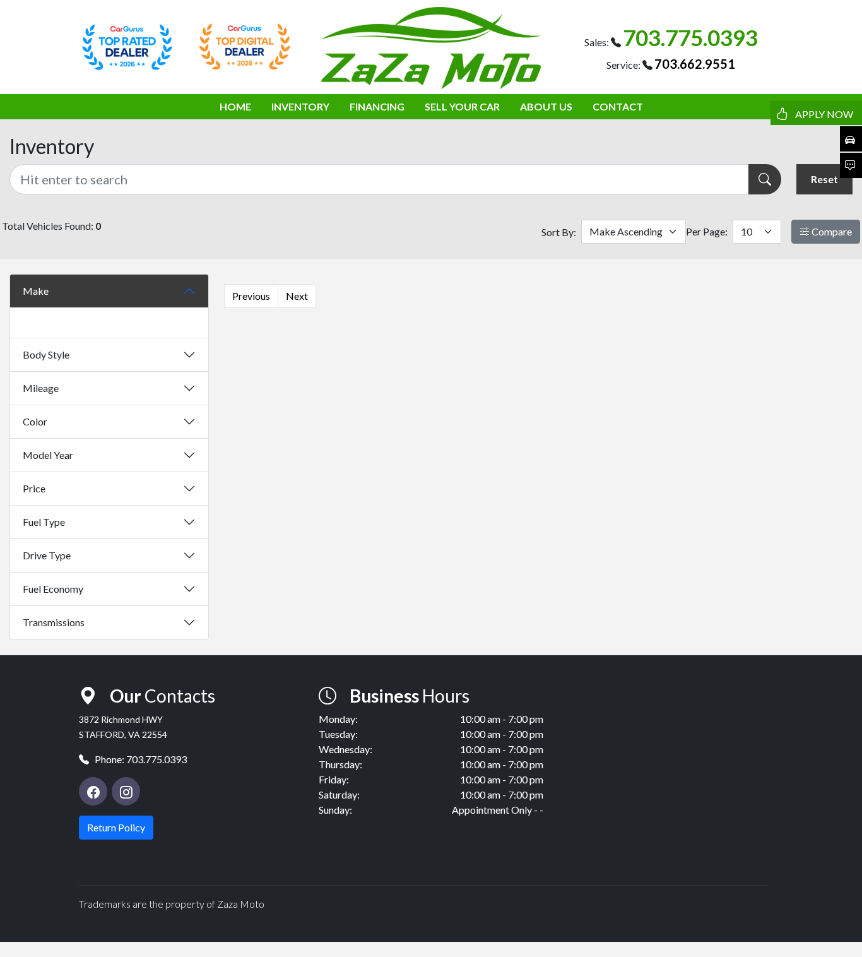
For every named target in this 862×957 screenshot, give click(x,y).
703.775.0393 (690, 37)
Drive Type (47, 555)
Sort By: (558, 232)
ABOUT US (546, 106)
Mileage (41, 388)
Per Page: (707, 231)
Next (297, 296)
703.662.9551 (694, 63)
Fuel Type (44, 522)
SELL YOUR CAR (462, 106)
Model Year (48, 455)
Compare (831, 231)
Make (36, 291)
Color (35, 421)
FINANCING (377, 106)
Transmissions (54, 622)
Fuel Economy (53, 589)
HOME (235, 106)
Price (34, 488)
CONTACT (618, 106)
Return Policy (116, 827)
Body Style (46, 354)
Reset (824, 179)
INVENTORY (300, 106)
